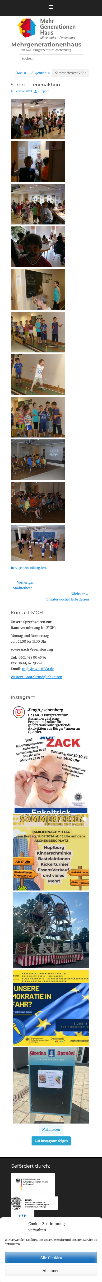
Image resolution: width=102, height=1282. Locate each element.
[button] (51, 775)
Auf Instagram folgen (51, 1141)
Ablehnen (51, 1270)
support (43, 91)
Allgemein (40, 73)
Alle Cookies (51, 1257)
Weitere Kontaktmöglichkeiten (36, 677)
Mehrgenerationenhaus (46, 44)
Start (20, 73)
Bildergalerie (38, 568)
